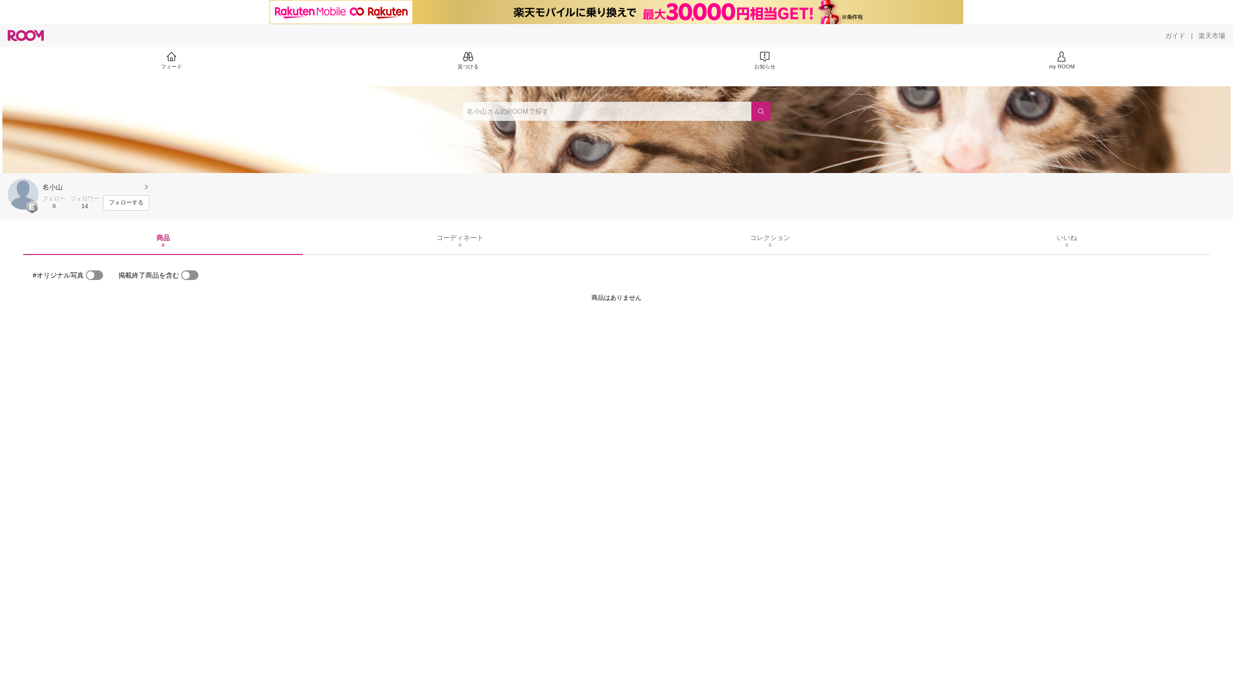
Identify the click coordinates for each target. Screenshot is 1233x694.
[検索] (761, 111)
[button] (23, 194)
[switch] (94, 275)
